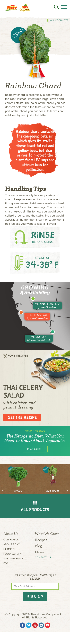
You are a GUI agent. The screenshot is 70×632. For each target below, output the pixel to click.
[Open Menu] (64, 7)
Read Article (35, 449)
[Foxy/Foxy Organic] (18, 8)
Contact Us (43, 557)
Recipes (41, 540)
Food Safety (12, 553)
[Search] (56, 7)
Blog (38, 546)
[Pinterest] (35, 625)
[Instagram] (41, 625)
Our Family (10, 539)
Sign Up (35, 596)
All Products (59, 20)
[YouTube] (47, 625)
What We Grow (47, 533)
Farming (9, 549)
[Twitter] (28, 625)
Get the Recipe (22, 417)
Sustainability (13, 558)
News (39, 552)
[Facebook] (22, 625)
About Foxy (11, 544)
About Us (10, 533)
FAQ (5, 563)
